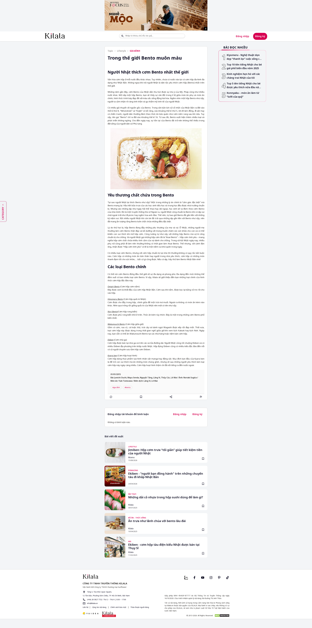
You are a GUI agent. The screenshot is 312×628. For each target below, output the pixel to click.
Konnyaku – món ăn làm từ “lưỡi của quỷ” (243, 94)
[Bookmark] (203, 458)
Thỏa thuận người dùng (139, 607)
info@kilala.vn (92, 603)
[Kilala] (55, 36)
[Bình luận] (111, 396)
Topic (110, 50)
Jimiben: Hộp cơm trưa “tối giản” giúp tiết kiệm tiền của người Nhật (165, 451)
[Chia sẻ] (171, 396)
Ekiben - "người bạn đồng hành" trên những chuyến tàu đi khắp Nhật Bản (165, 475)
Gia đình (135, 50)
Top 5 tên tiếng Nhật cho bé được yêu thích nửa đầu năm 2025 (244, 85)
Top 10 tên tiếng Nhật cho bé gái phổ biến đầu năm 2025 (244, 66)
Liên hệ (85, 607)
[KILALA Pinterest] (219, 577)
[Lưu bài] (141, 396)
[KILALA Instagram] (211, 577)
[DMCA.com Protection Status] (222, 615)
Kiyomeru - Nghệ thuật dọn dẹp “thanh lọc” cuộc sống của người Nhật (245, 57)
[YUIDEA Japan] (90, 613)
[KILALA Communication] (109, 614)
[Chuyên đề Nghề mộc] (156, 15)
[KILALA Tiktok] (227, 577)
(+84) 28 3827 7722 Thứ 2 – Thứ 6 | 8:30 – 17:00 (106, 599)
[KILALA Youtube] (203, 577)
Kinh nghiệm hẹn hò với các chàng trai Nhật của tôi (243, 75)
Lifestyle (121, 50)
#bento (128, 387)
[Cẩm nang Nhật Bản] (118, 576)
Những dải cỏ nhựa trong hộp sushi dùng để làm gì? (165, 497)
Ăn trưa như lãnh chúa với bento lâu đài (157, 521)
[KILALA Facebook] (186, 577)
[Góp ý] (201, 396)
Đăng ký (260, 36)
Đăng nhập (242, 36)
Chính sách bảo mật (118, 607)
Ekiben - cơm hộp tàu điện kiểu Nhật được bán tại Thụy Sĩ (164, 546)
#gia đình (116, 387)
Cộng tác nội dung (99, 607)
